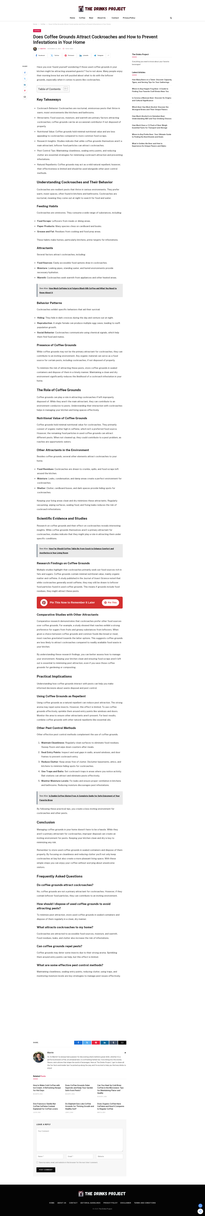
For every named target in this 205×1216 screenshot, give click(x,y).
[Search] (171, 18)
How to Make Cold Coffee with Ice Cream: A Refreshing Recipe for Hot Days (47, 1088)
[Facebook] (24, 72)
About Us (101, 18)
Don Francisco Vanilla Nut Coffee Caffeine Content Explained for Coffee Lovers (45, 1106)
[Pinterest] (24, 90)
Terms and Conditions (145, 1203)
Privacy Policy (129, 18)
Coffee (82, 18)
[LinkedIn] (24, 84)
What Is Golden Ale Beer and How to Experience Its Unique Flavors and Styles (149, 144)
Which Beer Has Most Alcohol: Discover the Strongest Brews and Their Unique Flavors (150, 108)
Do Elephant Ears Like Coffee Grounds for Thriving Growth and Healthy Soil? (79, 1106)
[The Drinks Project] (102, 8)
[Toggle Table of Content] (64, 89)
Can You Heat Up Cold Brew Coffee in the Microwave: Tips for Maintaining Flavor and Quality (110, 1089)
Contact (115, 18)
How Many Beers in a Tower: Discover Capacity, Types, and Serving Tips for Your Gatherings (152, 81)
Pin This (112, 602)
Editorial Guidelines (90, 1203)
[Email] (24, 96)
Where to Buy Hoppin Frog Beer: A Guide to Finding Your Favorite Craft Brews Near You (150, 90)
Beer (91, 18)
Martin (43, 48)
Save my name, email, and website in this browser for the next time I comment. (68, 1162)
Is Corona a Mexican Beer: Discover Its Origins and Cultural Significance (151, 99)
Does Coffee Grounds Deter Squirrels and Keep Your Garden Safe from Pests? (79, 1088)
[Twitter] (24, 78)
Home (72, 18)
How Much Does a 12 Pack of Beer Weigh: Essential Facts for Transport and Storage (150, 126)
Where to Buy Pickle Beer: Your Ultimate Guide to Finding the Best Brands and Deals (151, 135)
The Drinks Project (105, 1209)
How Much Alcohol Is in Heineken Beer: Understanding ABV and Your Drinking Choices (151, 117)
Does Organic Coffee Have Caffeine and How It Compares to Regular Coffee (110, 1106)
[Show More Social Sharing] (108, 55)
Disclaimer (125, 1203)
